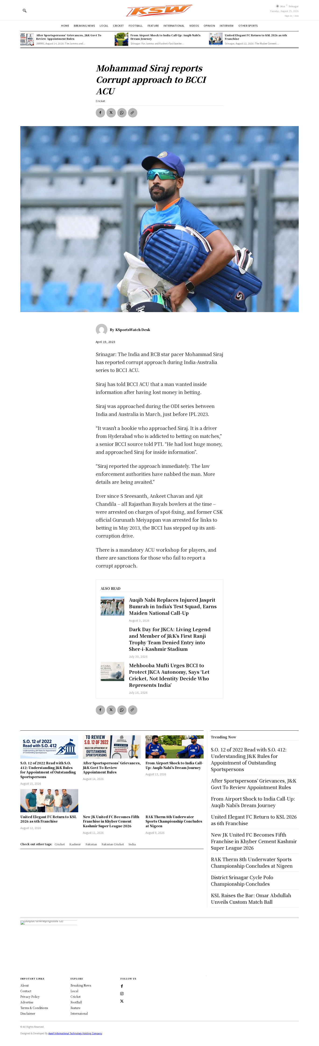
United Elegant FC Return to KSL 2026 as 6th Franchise (256, 36)
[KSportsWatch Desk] (103, 329)
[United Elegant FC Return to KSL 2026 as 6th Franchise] (216, 39)
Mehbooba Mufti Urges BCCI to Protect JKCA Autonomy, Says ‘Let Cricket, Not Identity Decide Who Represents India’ (169, 675)
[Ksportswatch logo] (159, 10)
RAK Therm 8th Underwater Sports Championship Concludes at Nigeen (173, 821)
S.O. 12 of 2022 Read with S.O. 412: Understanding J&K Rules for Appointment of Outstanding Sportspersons (48, 770)
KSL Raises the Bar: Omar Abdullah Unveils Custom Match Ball (251, 898)
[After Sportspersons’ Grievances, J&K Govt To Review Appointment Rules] (27, 39)
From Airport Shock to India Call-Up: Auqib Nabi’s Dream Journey (166, 36)
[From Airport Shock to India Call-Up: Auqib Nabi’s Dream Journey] (121, 39)
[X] (111, 112)
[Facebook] (100, 112)
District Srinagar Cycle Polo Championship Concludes (242, 880)
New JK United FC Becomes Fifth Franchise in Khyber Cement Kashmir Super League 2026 (111, 821)
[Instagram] (122, 994)
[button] (24, 10)
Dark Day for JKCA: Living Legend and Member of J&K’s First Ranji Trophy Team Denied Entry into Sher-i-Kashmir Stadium (170, 639)
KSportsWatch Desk (132, 329)
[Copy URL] (132, 112)
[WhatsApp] (122, 112)
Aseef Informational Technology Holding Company (75, 1033)
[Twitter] (122, 1001)
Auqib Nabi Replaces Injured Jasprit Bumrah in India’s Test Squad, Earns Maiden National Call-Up (173, 606)
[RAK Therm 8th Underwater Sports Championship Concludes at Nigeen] (174, 800)
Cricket (100, 101)
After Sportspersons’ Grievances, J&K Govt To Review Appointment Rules (68, 36)
